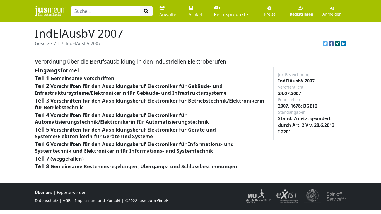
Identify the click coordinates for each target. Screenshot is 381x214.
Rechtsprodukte (231, 14)
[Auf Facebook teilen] (331, 43)
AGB (67, 200)
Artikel (195, 14)
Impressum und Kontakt (97, 200)
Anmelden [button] (332, 14)
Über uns (43, 192)
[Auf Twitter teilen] (325, 43)
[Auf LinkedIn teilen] (343, 43)
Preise (270, 14)
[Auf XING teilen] (337, 43)
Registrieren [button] (301, 14)
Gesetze (43, 43)
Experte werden (71, 192)
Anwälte (167, 14)
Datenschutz (46, 200)
